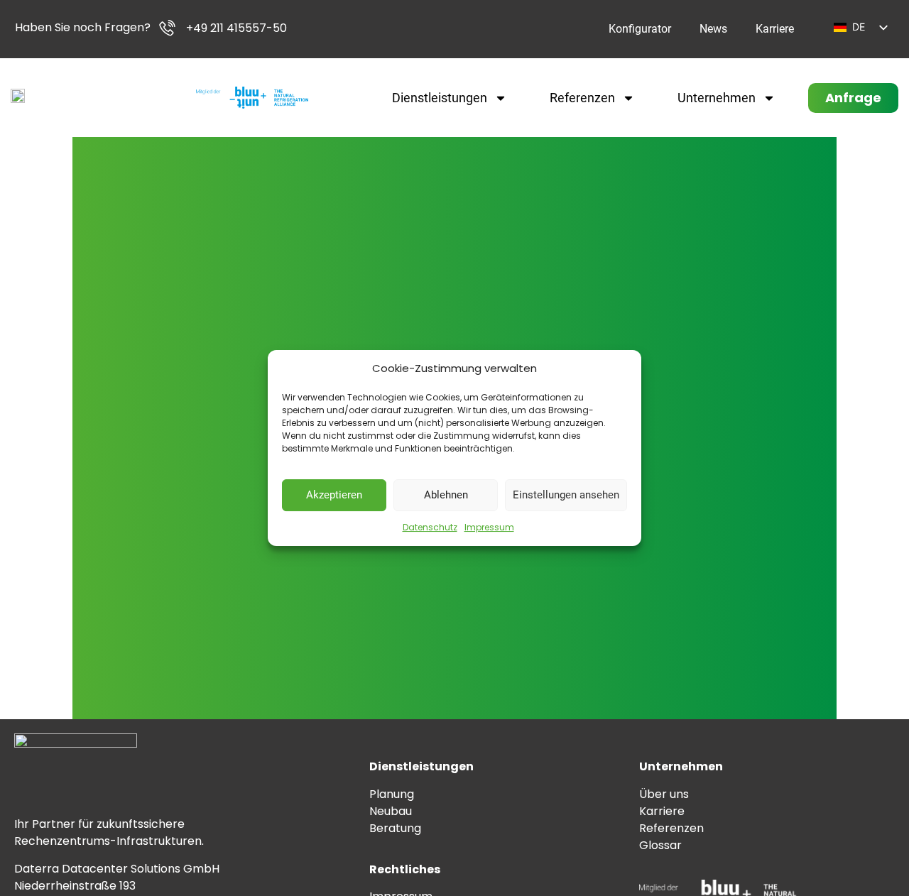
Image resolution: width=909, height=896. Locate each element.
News (713, 28)
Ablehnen (446, 494)
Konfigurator (640, 28)
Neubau (390, 811)
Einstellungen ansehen (566, 494)
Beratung (395, 828)
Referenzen (582, 97)
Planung (391, 794)
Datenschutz (430, 527)
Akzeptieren (334, 494)
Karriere (775, 28)
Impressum (489, 527)
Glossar (660, 845)
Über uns (664, 794)
